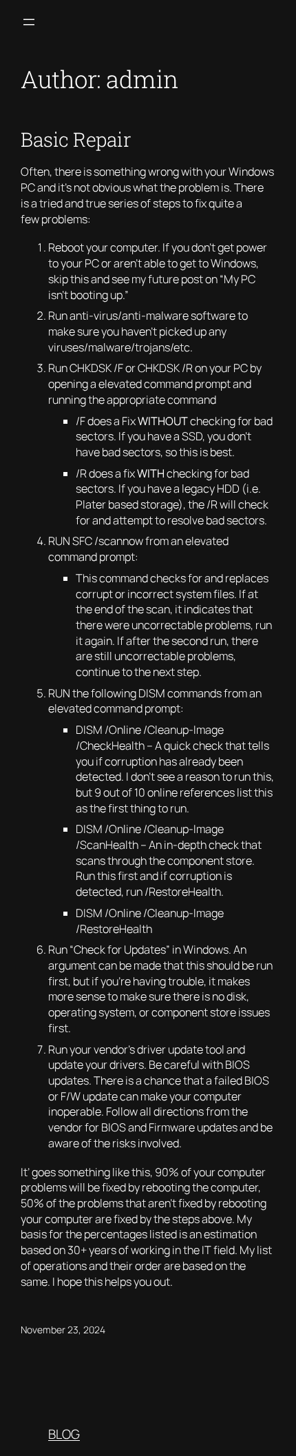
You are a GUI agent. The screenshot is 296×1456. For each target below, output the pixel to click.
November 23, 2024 (63, 1329)
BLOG (64, 1434)
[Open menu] (29, 22)
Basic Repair (76, 139)
